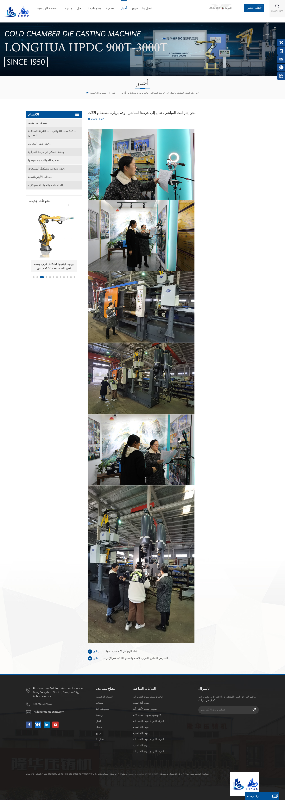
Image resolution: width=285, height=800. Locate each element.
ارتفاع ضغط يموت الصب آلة (148, 697)
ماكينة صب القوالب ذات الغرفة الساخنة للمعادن (52, 133)
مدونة (123, 774)
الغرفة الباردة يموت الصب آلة (148, 721)
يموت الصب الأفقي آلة (145, 709)
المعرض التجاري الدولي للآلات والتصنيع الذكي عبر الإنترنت (135, 658)
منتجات (67, 8)
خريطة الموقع (109, 774)
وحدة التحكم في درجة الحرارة (46, 152)
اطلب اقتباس (254, 8)
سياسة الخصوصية (199, 774)
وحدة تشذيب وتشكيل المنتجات (47, 168)
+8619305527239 (42, 704)
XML (185, 774)
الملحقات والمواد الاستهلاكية (45, 185)
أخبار (124, 8)
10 (67, 277)
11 (71, 277)
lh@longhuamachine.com (48, 711)
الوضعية (111, 8)
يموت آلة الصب (37, 122)
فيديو (134, 8)
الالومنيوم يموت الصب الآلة (147, 715)
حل (79, 8)
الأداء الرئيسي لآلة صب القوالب (120, 651)
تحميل (99, 727)
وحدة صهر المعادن (39, 143)
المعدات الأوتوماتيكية (40, 177)
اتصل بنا (147, 8)
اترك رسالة (253, 796)
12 (74, 277)
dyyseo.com (151, 774)
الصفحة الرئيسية (47, 8)
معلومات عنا (94, 8)
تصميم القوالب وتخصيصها (44, 160)
